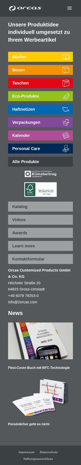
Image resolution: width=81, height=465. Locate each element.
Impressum (26, 452)
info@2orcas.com (22, 302)
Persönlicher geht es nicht (28, 424)
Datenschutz (49, 452)
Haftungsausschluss (38, 458)
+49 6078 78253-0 (23, 296)
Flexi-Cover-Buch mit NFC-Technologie (39, 368)
